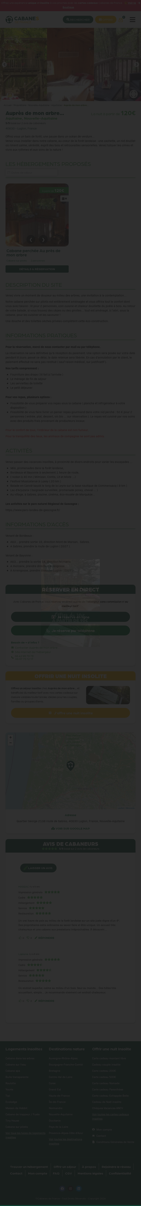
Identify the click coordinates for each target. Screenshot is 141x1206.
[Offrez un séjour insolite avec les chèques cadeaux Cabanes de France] (70, 602)
